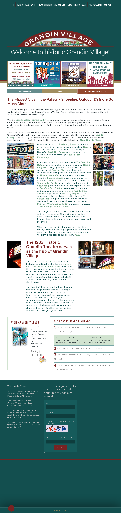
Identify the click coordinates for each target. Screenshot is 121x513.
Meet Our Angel (60, 5)
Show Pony (43, 185)
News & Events (31, 5)
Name (49, 403)
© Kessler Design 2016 (60, 510)
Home (12, 5)
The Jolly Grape (70, 193)
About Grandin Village (77, 5)
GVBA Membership (95, 5)
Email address (51, 412)
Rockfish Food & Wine (51, 188)
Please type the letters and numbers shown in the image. (60, 422)
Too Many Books (67, 144)
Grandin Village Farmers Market (31, 120)
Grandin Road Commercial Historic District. (48, 265)
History (20, 5)
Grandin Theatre (47, 261)
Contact (107, 5)
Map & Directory (45, 5)
